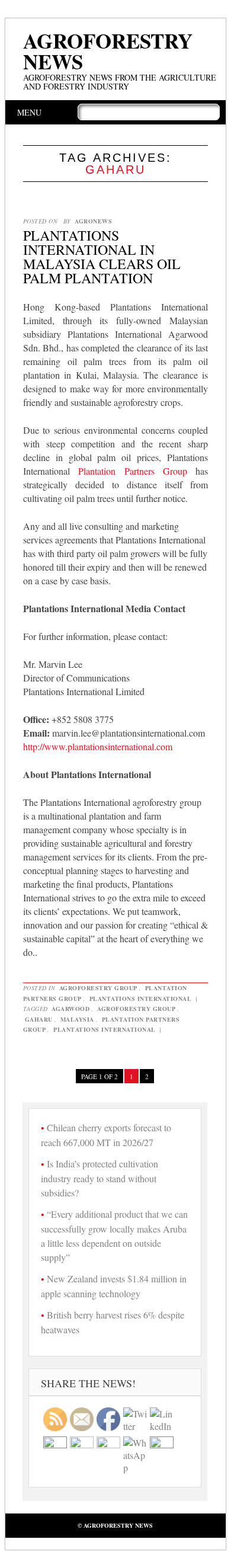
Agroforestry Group (98, 988)
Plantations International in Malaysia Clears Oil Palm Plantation (102, 256)
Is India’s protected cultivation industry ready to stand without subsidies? (99, 1178)
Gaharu (39, 1019)
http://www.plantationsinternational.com (97, 746)
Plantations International (140, 998)
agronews (93, 221)
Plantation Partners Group (132, 471)
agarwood (70, 1008)
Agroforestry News (107, 50)
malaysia (77, 1019)
